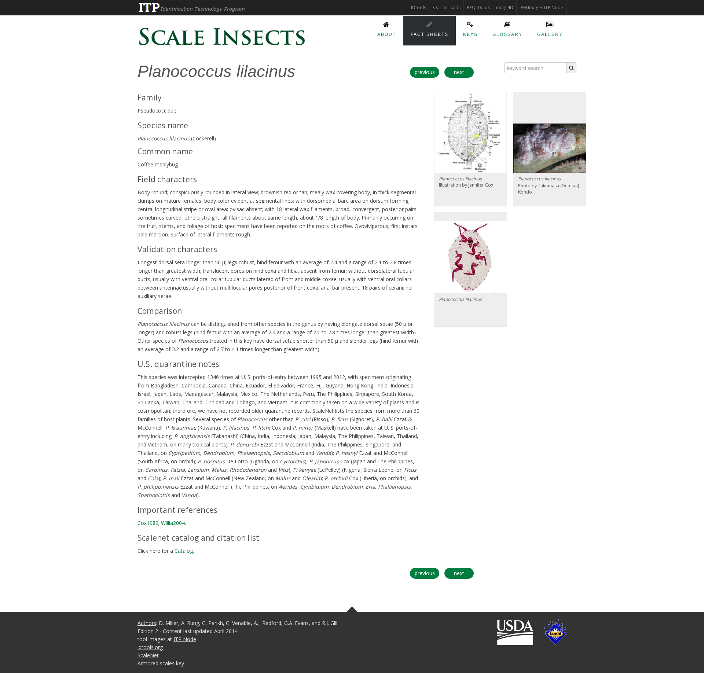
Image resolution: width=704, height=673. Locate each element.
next (459, 72)
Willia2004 (173, 522)
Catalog (184, 550)
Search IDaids (446, 7)
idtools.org (150, 647)
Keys (470, 34)
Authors (147, 622)
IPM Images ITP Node (541, 7)
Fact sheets (429, 34)
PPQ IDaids (478, 7)
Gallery (550, 34)
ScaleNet (148, 655)
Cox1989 (148, 522)
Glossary (507, 34)
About (386, 34)
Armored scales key (161, 663)
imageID (504, 7)
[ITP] (192, 7)
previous (425, 72)
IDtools (418, 7)
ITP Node (184, 639)
